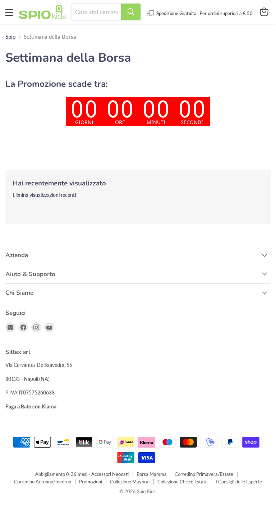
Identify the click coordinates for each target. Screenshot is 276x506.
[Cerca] (131, 12)
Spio (10, 37)
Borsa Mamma (152, 474)
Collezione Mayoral (130, 481)
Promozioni (90, 481)
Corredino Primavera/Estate (204, 474)
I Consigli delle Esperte (239, 481)
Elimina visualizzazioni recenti (44, 195)
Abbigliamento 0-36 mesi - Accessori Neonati (82, 474)
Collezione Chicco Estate (182, 481)
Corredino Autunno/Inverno (42, 481)
